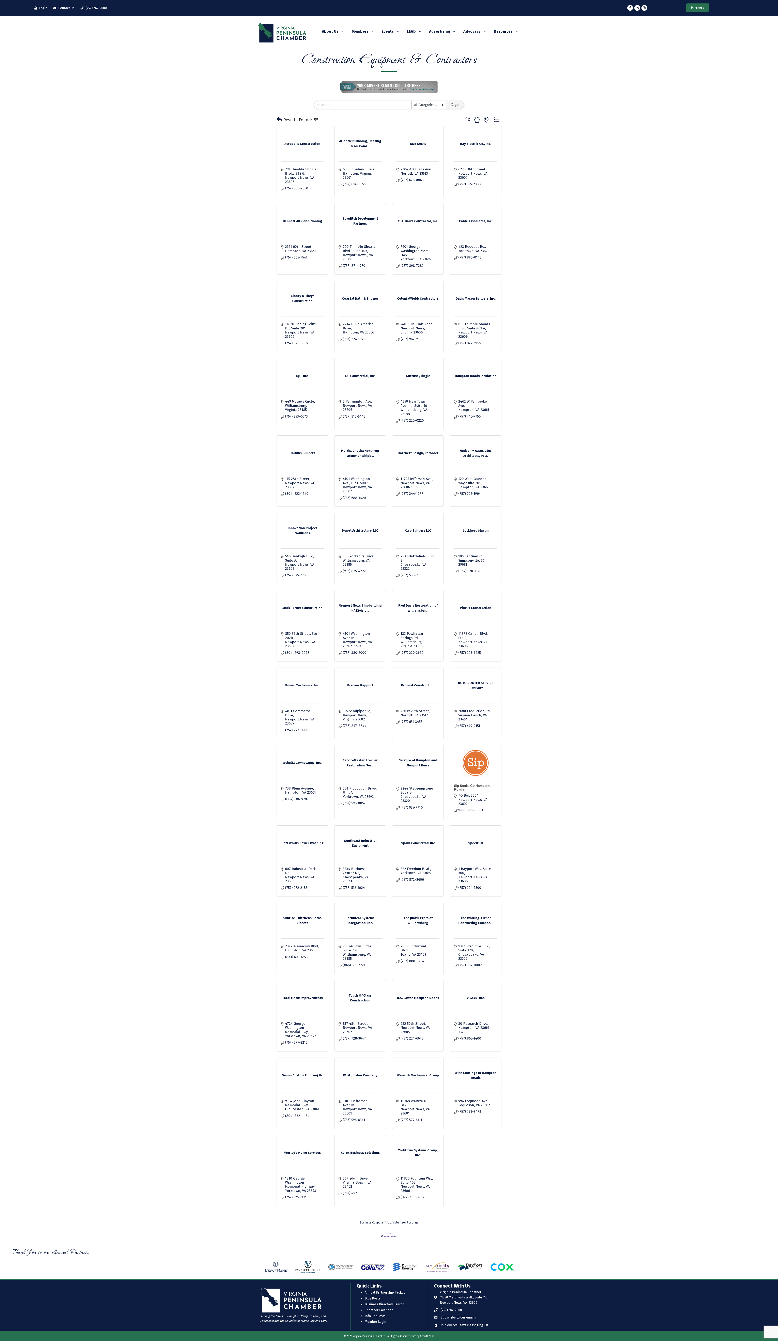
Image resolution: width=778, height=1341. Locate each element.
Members (360, 31)
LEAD (411, 31)
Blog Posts (372, 1298)
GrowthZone (427, 1336)
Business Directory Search (384, 1304)
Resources (503, 31)
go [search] (457, 105)
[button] (279, 120)
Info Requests (375, 1316)
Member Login (375, 1322)
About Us (330, 31)
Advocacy (472, 31)
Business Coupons (372, 1222)
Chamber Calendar (379, 1310)
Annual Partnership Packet (385, 1292)
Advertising (439, 31)
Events (388, 31)
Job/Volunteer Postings (402, 1222)
